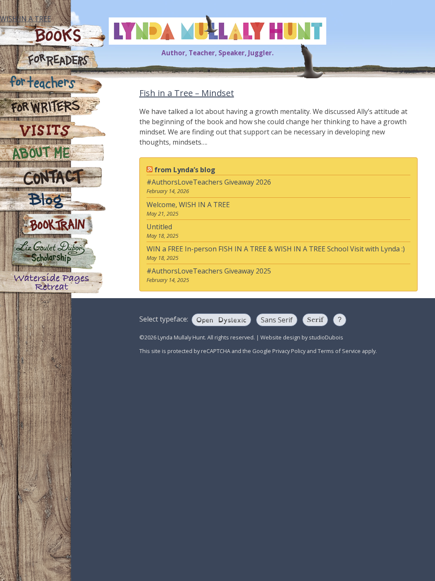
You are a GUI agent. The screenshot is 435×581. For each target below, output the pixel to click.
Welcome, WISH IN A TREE (188, 204)
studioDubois (326, 337)
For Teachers (53, 84)
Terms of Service (339, 351)
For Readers (53, 61)
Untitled (159, 226)
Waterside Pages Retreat (53, 282)
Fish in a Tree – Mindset (186, 93)
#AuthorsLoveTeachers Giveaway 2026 (209, 182)
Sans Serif (277, 320)
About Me (53, 154)
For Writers (53, 108)
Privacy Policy (288, 351)
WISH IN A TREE (25, 18)
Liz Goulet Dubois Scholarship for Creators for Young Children (53, 253)
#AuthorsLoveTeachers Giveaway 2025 (209, 271)
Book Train (53, 224)
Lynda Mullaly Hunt (217, 31)
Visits (53, 131)
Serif (315, 320)
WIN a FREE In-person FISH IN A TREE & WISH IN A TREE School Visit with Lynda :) (276, 248)
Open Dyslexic (221, 319)
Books (53, 36)
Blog (53, 201)
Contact (53, 178)
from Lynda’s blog (184, 169)
